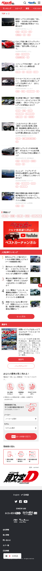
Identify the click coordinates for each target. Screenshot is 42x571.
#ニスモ (18, 164)
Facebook (20, 501)
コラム (29, 51)
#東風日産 (18, 34)
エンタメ (30, 88)
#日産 (17, 31)
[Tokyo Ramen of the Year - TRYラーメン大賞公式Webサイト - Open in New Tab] (21, 521)
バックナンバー (21, 366)
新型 (27, 8)
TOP (3, 13)
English (16, 495)
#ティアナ (24, 31)
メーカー (7, 415)
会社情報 (6, 529)
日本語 (26, 495)
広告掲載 (6, 550)
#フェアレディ (24, 186)
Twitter (16, 501)
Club (32, 2)
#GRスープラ (19, 116)
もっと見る (21, 316)
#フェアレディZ (25, 54)
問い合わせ (7, 540)
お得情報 (29, 203)
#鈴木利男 (31, 116)
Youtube (25, 501)
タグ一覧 (6, 545)
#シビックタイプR (29, 113)
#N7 (30, 31)
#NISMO (33, 161)
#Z (24, 34)
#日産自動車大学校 (20, 57)
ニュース (29, 29)
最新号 (21, 359)
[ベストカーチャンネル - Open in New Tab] (21, 234)
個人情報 (6, 535)
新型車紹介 (30, 158)
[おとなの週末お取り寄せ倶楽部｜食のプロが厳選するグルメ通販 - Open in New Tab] (13, 513)
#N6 (29, 34)
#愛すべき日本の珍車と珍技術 (29, 138)
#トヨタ (18, 110)
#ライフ (35, 72)
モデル (6, 424)
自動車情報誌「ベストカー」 (7, 3)
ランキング (7, 8)
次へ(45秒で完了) (21, 436)
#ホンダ (18, 72)
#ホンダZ (29, 72)
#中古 (23, 91)
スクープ (18, 8)
